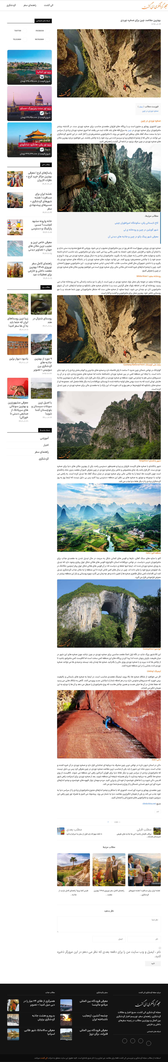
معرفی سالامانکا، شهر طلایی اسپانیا (39, 1032)
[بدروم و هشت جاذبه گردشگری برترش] (13, 1020)
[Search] (1, 5)
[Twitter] (141, 1044)
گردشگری (11, 5)
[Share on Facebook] (105, 822)
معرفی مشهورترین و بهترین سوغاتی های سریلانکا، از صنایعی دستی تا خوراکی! (18, 410)
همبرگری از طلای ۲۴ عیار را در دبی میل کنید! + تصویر (39, 1003)
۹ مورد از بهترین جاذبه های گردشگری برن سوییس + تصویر (42, 364)
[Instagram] (133, 1044)
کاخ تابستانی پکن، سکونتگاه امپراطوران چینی (136, 223)
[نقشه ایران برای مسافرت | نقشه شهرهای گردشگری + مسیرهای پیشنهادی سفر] (144, 869)
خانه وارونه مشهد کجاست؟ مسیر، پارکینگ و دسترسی (41, 224)
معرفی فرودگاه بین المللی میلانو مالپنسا (94, 1003)
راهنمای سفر (29, 5)
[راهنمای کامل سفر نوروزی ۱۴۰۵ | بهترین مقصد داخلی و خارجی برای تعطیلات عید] (109, 869)
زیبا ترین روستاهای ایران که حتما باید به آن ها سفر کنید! (17, 322)
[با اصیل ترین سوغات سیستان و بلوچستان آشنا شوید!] (41, 388)
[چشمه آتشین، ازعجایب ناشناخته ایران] (66, 1020)
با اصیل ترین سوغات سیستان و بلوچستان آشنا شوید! (41, 408)
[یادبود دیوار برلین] (17, 344)
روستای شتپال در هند (42, 320)
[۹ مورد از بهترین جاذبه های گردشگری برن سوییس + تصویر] (41, 344)
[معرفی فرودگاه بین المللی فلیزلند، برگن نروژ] (66, 1034)
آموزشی (44, 438)
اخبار (46, 445)
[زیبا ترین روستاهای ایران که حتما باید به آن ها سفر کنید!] (17, 304)
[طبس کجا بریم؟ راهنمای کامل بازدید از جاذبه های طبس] (73, 869)
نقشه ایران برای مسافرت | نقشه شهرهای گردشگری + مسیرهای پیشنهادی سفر (40, 201)
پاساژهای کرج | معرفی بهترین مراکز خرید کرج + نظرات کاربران (39, 176)
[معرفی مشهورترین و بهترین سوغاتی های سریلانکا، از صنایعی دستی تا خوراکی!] (17, 388)
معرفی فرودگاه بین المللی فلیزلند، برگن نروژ (94, 1032)
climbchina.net (149, 803)
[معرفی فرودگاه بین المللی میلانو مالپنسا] (66, 1005)
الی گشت (44, 1058)
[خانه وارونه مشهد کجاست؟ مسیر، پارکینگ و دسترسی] (15, 227)
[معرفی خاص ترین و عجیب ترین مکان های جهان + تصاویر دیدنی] (15, 248)
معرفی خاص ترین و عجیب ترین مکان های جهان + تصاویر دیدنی (40, 246)
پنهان (141, 107)
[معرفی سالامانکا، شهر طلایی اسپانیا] (13, 1034)
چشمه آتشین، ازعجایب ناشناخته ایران (95, 1017)
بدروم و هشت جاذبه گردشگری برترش (43, 1017)
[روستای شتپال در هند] (41, 304)
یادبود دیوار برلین (18, 359)
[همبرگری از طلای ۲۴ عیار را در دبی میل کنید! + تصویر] (13, 1005)
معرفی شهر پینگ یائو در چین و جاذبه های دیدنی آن (133, 236)
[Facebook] (149, 1044)
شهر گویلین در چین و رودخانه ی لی (141, 230)
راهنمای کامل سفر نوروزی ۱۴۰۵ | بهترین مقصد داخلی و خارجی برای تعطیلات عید (40, 269)
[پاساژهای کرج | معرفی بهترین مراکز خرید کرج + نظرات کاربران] (15, 179)
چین (130, 130)
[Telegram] (125, 1044)
